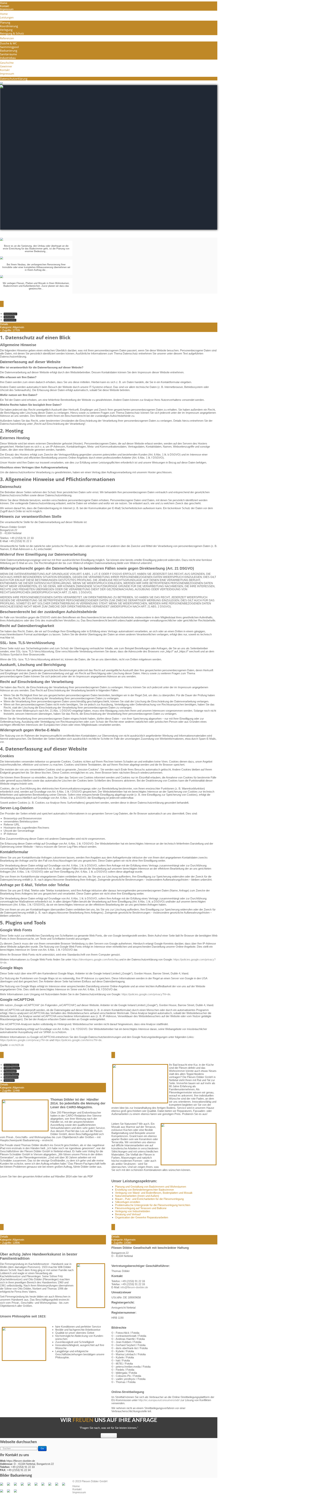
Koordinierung (9, 26)
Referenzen (7, 38)
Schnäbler (9, 1080)
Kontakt (4, 6)
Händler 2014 (63, 1176)
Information (10, 320)
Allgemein (18, 327)
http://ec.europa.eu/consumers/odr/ (159, 1400)
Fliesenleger (10, 1071)
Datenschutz (10, 314)
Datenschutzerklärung (13, 78)
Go (42, 1448)
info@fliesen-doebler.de (134, 1287)
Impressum (7, 9)
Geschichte (7, 62)
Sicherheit (9, 317)
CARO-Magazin (11, 1068)
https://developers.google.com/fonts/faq (95, 959)
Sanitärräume (8, 54)
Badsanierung (8, 50)
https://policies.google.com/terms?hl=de (78, 1040)
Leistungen (7, 17)
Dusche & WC (8, 43)
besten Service (11, 1074)
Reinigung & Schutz (12, 33)
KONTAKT (108, 1435)
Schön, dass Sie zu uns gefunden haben (160, 1055)
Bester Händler (11, 1065)
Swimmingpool (9, 47)
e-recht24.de (16, 1044)
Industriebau (8, 58)
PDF (90, 1176)
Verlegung (6, 30)
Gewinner (6, 66)
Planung (5, 22)
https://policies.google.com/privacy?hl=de (146, 994)
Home (3, 3)
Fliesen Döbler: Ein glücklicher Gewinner (50, 1055)
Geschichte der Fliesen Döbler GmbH (46, 1227)
